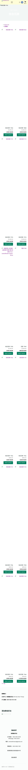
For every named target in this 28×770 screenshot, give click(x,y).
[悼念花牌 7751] (7, 514)
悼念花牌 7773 (22, 237)
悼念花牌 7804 (22, 128)
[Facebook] (22, 2)
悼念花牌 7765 (9, 128)
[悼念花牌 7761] (20, 405)
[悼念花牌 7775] (7, 186)
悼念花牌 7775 (9, 237)
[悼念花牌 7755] (20, 514)
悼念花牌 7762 (9, 456)
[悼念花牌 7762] (7, 405)
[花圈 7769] (20, 296)
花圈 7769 (23, 346)
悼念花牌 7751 (9, 565)
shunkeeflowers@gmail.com (15, 741)
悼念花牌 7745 (9, 346)
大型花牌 (7, 132)
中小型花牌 (21, 678)
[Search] (19, 2)
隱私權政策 (14, 757)
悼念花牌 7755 (22, 565)
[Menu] (12, 2)
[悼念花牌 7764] (20, 623)
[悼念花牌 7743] (7, 623)
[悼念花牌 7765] (7, 77)
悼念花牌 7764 (22, 674)
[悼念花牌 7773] (20, 186)
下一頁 (3, 683)
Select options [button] (8, 134)
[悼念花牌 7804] (20, 77)
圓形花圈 (21, 350)
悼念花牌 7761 (22, 456)
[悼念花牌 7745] (7, 296)
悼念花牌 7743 (9, 674)
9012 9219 (16, 738)
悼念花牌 (11, 132)
